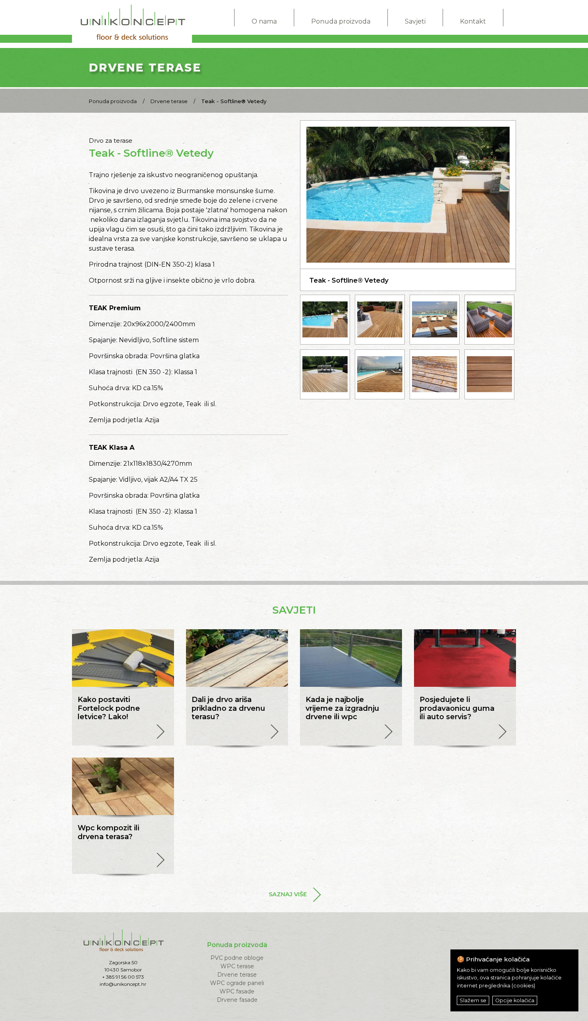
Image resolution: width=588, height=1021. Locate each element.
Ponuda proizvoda (113, 101)
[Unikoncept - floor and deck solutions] (132, 23)
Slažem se (473, 1000)
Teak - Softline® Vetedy (233, 101)
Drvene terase (169, 101)
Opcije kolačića (514, 1000)
